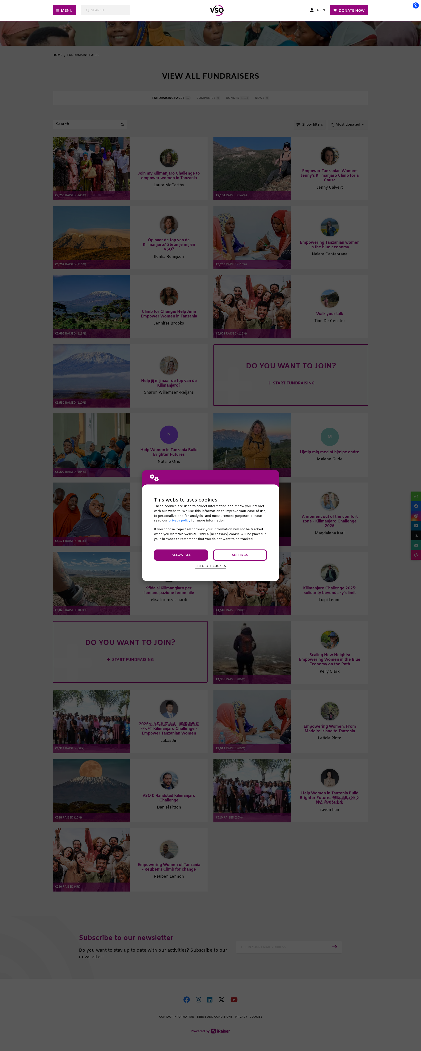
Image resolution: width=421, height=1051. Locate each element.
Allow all (181, 555)
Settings (240, 555)
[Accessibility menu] (416, 5)
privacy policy (179, 521)
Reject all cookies (210, 566)
